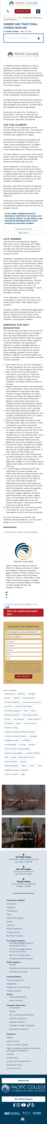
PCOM (13, 757)
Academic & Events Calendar (18, 987)
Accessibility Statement (19, 1029)
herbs (18, 723)
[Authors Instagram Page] (23, 597)
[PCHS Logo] (23, 1090)
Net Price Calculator (15, 936)
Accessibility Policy (14, 1065)
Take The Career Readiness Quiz (22, 612)
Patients (10, 1038)
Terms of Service (14, 1068)
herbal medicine (34, 719)
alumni (7, 698)
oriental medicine (33, 753)
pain (6, 757)
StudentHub (12, 984)
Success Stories (13, 932)
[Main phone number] (8, 11)
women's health (11, 774)
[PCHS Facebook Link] (15, 1106)
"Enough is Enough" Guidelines (22, 1025)
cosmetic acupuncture (31, 702)
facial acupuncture (12, 715)
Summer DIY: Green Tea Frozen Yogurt (22, 532)
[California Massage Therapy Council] (23, 1119)
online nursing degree (14, 753)
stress (32, 766)
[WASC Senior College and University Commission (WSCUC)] (13, 1113)
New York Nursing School (19, 955)
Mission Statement (14, 929)
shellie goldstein (11, 766)
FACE (26, 711)
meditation (26, 740)
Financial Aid (23, 838)
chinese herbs (29, 698)
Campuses (23, 826)
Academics (11, 907)
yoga (23, 774)
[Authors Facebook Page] (23, 592)
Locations (11, 925)
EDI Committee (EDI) (15, 980)
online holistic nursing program (17, 749)
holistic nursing (11, 728)
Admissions (23, 832)
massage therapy (12, 740)
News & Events (13, 1041)
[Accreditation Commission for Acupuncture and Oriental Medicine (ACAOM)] (38, 1113)
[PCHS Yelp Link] (33, 1106)
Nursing (12, 965)
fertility (8, 719)
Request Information (23, 229)
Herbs (19, 18)
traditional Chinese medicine (16, 770)
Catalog (12, 1011)
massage (33, 736)
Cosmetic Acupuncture (18, 972)
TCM (39, 766)
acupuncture (10, 694)
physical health (11, 762)
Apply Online (24, 233)
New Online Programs (23, 1099)
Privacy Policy (12, 1058)
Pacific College (9, 18)
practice (23, 762)
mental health (10, 745)
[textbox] (23, 641)
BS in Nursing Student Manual (21, 1015)
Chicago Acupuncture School (21, 959)
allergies (31, 694)
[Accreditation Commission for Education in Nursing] (27, 1113)
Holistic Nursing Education (16, 736)
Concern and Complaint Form (19, 1061)
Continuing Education (18, 997)
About (9, 914)
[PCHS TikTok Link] (29, 1106)
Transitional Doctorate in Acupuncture (24, 968)
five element (19, 719)
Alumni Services (16, 1000)
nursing (22, 745)
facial (33, 711)
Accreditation (14, 1008)
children (16, 698)
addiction (21, 694)
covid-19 (8, 706)
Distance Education (17, 1022)
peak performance (26, 757)
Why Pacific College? (15, 918)
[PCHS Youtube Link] (24, 1106)
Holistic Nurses (30, 723)
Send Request (23, 676)
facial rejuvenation (30, 715)
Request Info (23, 1081)
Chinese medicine (12, 702)
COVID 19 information (23, 706)
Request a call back (23, 800)
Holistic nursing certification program (20, 732)
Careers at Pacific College (17, 1045)
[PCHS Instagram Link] (19, 1106)
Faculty (10, 922)
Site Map (10, 1054)
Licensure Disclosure (18, 1018)
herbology (9, 723)
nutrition (31, 745)
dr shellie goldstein (13, 711)
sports (24, 766)
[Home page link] (23, 3)
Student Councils (14, 991)
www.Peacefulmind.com (23, 522)
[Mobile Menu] (38, 11)
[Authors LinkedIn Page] (23, 595)
